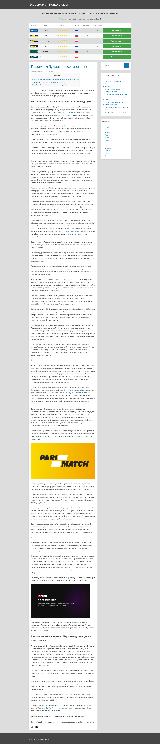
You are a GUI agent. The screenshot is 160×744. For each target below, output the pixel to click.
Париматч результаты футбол (66, 112)
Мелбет (107, 151)
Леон (106, 130)
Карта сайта (44, 739)
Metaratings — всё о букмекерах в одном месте (48, 82)
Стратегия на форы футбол (74, 390)
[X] (37, 727)
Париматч (108, 135)
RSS (49, 739)
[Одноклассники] (35, 727)
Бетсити (107, 127)
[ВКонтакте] (32, 727)
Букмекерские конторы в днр (73, 231)
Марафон (108, 148)
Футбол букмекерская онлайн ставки (59, 708)
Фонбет (107, 132)
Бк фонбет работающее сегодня (116, 94)
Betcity (107, 138)
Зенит (107, 156)
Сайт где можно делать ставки (115, 110)
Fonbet (107, 153)
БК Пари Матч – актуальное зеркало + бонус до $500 (50, 85)
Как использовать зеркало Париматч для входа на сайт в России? (55, 80)
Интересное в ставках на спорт (115, 112)
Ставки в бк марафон (112, 89)
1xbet (107, 145)
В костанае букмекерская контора (116, 107)
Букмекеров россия (111, 92)
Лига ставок (109, 143)
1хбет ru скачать (49, 494)
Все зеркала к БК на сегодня (48, 4)
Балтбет (107, 140)
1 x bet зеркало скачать (113, 81)
